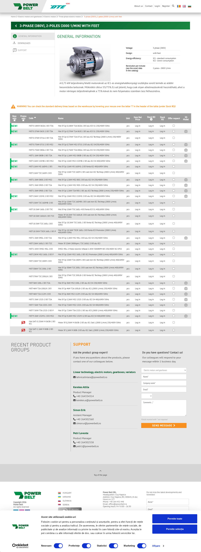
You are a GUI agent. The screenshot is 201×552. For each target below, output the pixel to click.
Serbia (65, 504)
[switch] (86, 545)
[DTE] (58, 6)
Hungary (66, 493)
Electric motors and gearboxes (30, 16)
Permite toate (175, 518)
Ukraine (66, 497)
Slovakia (66, 501)
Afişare (156, 545)
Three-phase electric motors (70, 16)
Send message (162, 425)
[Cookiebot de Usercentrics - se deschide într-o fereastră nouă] (20, 546)
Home (13, 16)
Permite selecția (175, 529)
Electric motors (50, 16)
